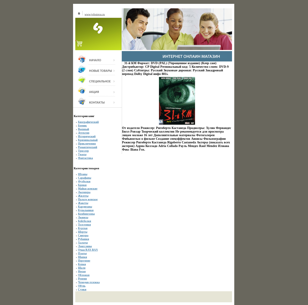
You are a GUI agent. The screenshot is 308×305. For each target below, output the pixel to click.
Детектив (83, 132)
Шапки (82, 257)
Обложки (84, 275)
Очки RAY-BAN (88, 249)
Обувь (81, 285)
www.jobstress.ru (95, 14)
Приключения (87, 143)
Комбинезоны (86, 213)
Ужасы (82, 154)
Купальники (86, 210)
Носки (82, 271)
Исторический (87, 136)
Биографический (88, 122)
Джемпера (84, 192)
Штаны (82, 174)
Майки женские (87, 188)
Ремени (82, 278)
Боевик (82, 125)
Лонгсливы (85, 246)
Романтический (87, 147)
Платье (82, 253)
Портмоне (84, 260)
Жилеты (83, 195)
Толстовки (84, 224)
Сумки (82, 289)
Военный (83, 129)
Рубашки (83, 239)
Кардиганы (85, 206)
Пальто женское (88, 199)
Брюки (82, 185)
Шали (81, 267)
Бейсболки (84, 221)
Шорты (82, 231)
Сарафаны (84, 177)
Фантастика (85, 158)
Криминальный (88, 140)
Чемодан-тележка (89, 282)
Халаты (83, 242)
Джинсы (83, 217)
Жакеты (83, 203)
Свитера (83, 235)
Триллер (83, 150)
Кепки (82, 264)
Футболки (84, 181)
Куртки (82, 228)
